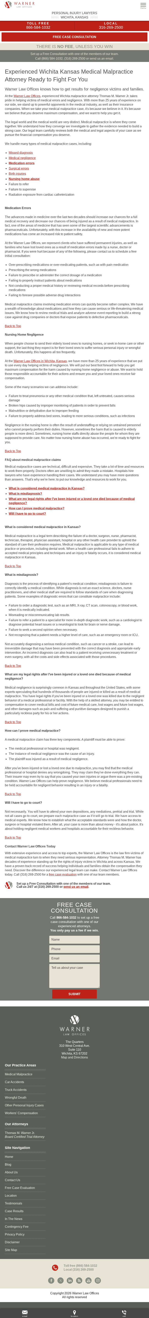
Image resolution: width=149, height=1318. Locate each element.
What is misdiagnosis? (25, 493)
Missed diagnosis (21, 152)
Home (9, 1156)
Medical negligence (22, 158)
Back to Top (13, 326)
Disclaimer (12, 1242)
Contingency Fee (17, 1226)
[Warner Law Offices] (24, 4)
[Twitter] (60, 1280)
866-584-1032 (38, 27)
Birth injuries (17, 173)
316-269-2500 (111, 27)
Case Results (14, 1211)
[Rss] (79, 1280)
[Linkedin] (70, 1280)
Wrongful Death (15, 1097)
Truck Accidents (16, 1089)
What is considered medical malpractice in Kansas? (47, 488)
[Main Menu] (143, 6)
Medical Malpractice (18, 1074)
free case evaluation (63, 874)
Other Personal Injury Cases (24, 1105)
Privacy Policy (14, 1234)
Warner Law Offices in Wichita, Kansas (40, 361)
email (24, 1316)
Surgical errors (19, 168)
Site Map (11, 1250)
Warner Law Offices (27, 96)
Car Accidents (14, 1082)
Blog (8, 1164)
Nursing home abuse (24, 179)
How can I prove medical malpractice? (36, 508)
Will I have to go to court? (27, 513)
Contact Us (12, 1180)
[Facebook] (51, 1280)
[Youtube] (88, 1280)
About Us (11, 1172)
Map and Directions (74, 1057)
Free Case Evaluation (20, 1187)
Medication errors (22, 163)
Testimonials (13, 1203)
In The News (13, 1219)
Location (11, 1195)
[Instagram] (98, 1280)
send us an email (75, 886)
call (124, 1316)
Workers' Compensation (21, 1113)
